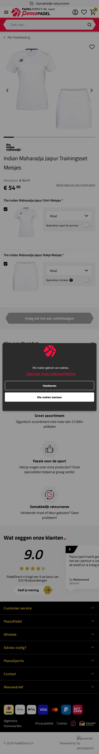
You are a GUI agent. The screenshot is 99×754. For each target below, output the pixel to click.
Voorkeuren (49, 385)
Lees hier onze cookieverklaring (50, 373)
